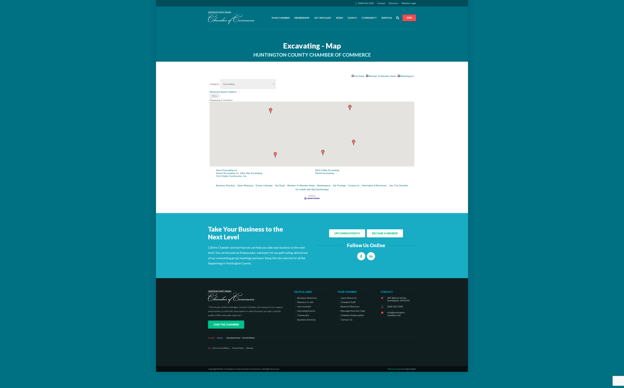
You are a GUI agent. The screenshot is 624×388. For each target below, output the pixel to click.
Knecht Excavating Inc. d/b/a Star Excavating (239, 173)
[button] (323, 152)
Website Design (394, 369)
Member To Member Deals (382, 76)
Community (369, 17)
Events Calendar (264, 185)
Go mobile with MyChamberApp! (312, 189)
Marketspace (407, 76)
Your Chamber (280, 17)
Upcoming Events (347, 233)
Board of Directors (350, 306)
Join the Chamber (226, 324)
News (339, 17)
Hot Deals (359, 76)
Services (386, 17)
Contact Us (353, 185)
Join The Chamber (398, 185)
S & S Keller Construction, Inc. (231, 176)
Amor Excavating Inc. (227, 170)
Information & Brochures (374, 185)
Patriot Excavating (324, 173)
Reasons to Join (305, 302)
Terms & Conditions (221, 348)
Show (214, 96)
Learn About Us (349, 298)
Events (352, 17)
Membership (301, 17)
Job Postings (339, 185)
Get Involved (322, 17)
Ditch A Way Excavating (327, 170)
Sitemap (249, 348)
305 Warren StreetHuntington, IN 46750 (398, 299)
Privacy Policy (238, 348)
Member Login (409, 3)
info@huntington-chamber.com (396, 314)
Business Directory (225, 185)
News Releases (245, 185)
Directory (393, 3)
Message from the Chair (353, 311)
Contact (381, 3)
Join (409, 17)
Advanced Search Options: (223, 92)
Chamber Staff (348, 302)
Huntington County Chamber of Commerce (232, 17)
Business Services (306, 319)
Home (219, 338)
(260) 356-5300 (395, 306)
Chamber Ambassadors (352, 315)
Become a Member (385, 233)
